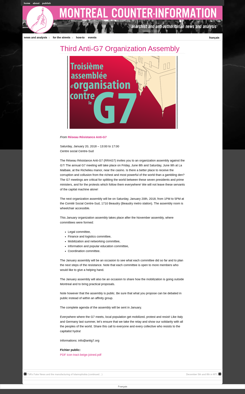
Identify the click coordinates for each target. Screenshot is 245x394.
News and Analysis (35, 37)
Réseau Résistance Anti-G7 (87, 137)
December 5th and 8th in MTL (202, 374)
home (27, 3)
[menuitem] (214, 37)
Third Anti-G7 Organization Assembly (120, 48)
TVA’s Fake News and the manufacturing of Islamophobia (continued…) (64, 374)
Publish (46, 3)
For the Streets (61, 37)
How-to (80, 37)
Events (92, 37)
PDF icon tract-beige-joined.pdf (80, 354)
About (36, 3)
